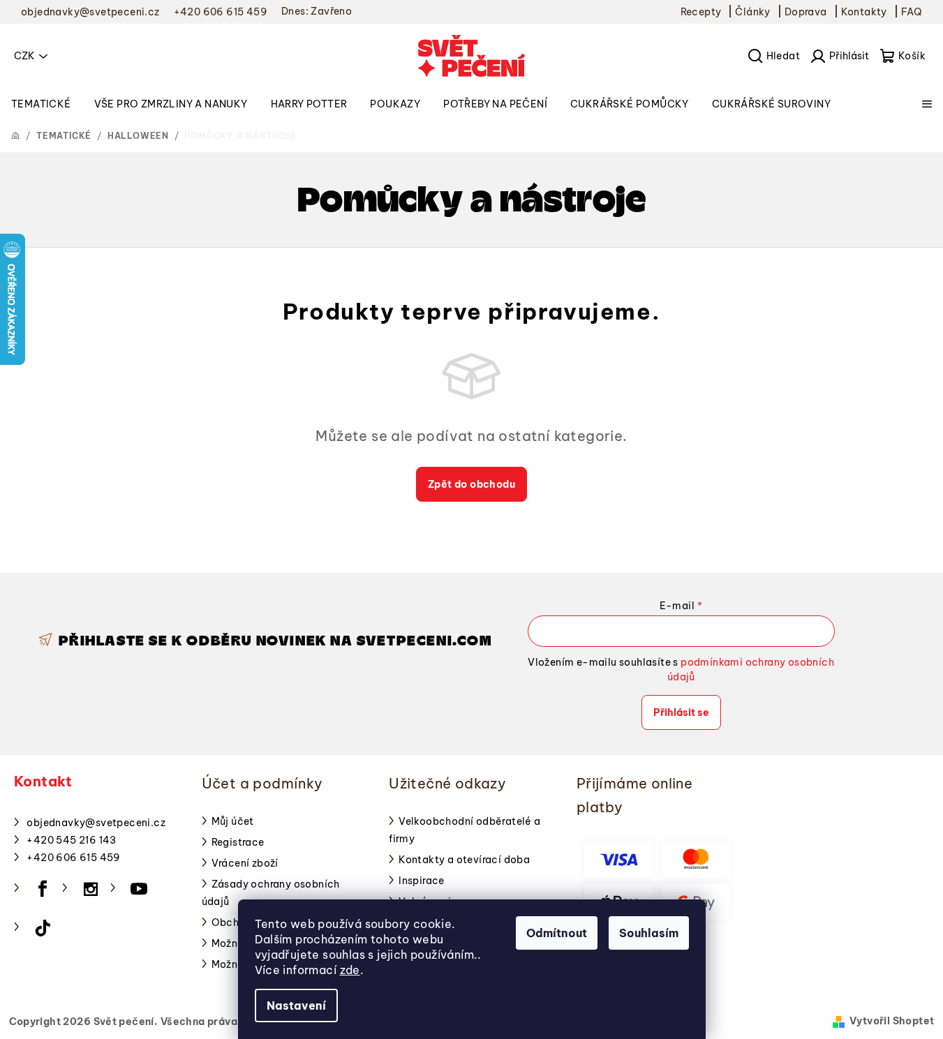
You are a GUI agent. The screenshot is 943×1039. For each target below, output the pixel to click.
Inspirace (422, 880)
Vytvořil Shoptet (891, 1021)
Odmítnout (556, 933)
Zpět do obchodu (471, 484)
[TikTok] (43, 928)
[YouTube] (139, 889)
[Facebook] (43, 889)
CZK (24, 56)
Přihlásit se (681, 712)
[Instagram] (91, 889)
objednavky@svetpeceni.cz (96, 822)
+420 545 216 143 (71, 840)
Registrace (238, 842)
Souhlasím (648, 933)
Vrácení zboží (245, 863)
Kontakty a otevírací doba (464, 859)
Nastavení (296, 1005)
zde (350, 970)
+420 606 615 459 (73, 857)
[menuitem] (41, 104)
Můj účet (232, 821)
